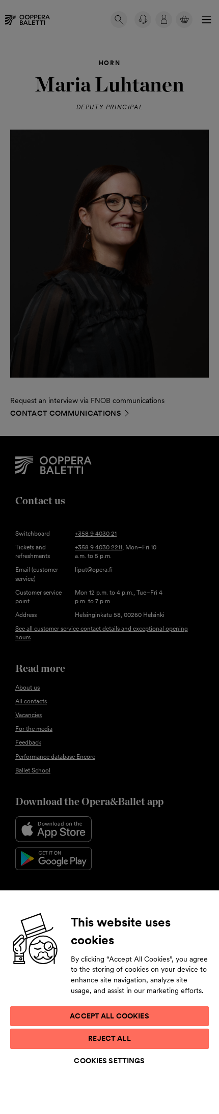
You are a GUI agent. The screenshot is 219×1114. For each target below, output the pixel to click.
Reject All (109, 1038)
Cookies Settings (109, 1061)
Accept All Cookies (109, 1016)
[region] (109, 1001)
